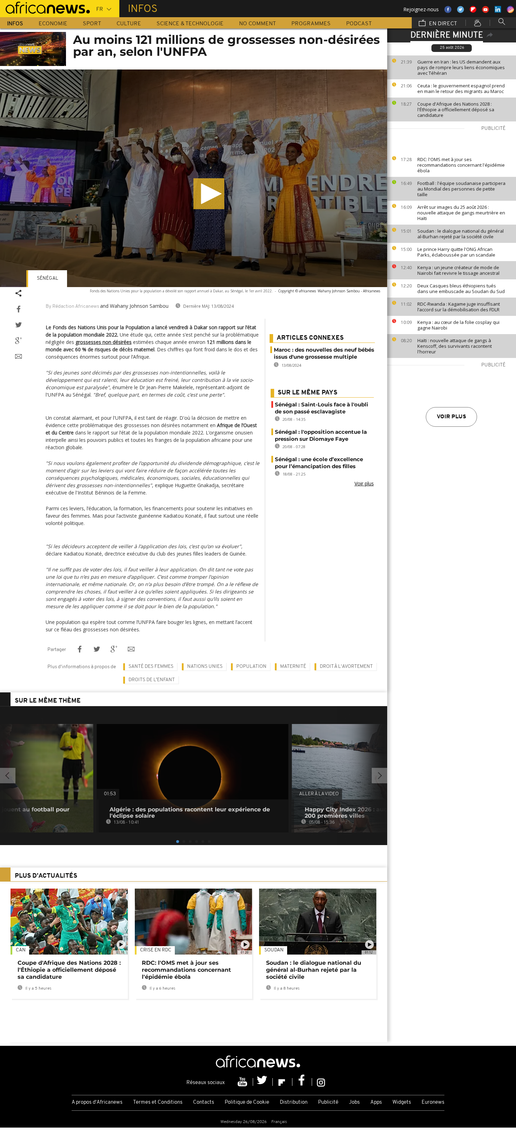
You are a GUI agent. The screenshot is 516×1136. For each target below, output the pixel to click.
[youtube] (243, 1082)
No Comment (257, 24)
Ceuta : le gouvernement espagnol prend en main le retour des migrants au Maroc (461, 88)
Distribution (293, 1102)
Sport (92, 24)
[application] (193, 178)
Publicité (328, 1102)
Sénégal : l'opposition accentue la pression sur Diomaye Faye (321, 435)
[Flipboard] (282, 1082)
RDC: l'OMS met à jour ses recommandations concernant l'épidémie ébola (461, 165)
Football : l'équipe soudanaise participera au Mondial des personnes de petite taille (461, 188)
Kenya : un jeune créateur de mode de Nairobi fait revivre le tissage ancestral (458, 270)
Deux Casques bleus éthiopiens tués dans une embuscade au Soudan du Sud (461, 288)
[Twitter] (263, 1082)
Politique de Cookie (247, 1102)
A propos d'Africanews (97, 1102)
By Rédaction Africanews (72, 306)
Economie (53, 24)
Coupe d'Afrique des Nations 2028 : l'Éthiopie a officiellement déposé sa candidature (455, 109)
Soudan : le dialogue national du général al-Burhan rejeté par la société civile (460, 233)
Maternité (293, 666)
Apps (376, 1102)
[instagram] (321, 1082)
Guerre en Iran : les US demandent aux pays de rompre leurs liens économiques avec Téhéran (461, 67)
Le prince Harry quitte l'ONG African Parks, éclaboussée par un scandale (456, 252)
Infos (15, 24)
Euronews (433, 1102)
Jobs (354, 1102)
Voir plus (451, 417)
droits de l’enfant (151, 680)
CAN (21, 950)
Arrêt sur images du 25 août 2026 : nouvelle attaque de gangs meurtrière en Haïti (461, 212)
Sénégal (47, 278)
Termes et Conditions (158, 1102)
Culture (129, 24)
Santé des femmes (150, 666)
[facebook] (302, 1082)
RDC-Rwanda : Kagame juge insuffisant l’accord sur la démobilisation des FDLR (458, 306)
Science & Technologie (190, 24)
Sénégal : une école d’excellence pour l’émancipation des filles (319, 463)
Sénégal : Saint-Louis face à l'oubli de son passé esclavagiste (321, 408)
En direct (442, 24)
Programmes (311, 24)
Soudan (274, 950)
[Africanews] (45, 7)
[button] (208, 193)
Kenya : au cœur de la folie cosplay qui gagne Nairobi (458, 325)
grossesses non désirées (103, 342)
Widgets (401, 1102)
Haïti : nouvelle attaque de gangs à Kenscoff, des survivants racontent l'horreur (454, 346)
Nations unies (205, 666)
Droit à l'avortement (346, 666)
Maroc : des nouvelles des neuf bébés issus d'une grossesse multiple (324, 353)
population (251, 666)
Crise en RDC (155, 950)
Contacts (203, 1102)
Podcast (359, 24)
